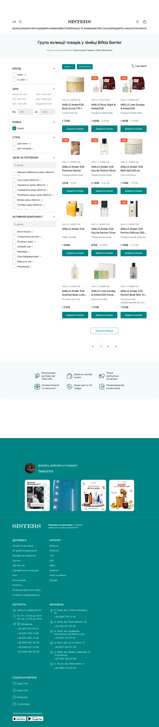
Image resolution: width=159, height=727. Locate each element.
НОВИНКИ (55, 28)
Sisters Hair (22, 683)
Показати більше (104, 330)
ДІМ (41, 28)
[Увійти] (137, 22)
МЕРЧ (46, 28)
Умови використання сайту (26, 590)
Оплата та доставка (22, 545)
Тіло (52, 555)
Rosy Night (105, 100)
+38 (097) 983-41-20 (28, 638)
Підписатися (45, 470)
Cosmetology (23, 704)
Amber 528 (75, 100)
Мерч (52, 565)
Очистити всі (85, 66)
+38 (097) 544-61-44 (65, 647)
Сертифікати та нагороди (25, 570)
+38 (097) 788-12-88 (28, 633)
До (36, 111)
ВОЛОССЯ (17, 28)
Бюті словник (19, 580)
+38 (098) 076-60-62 (65, 668)
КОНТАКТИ (141, 28)
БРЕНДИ (115, 28)
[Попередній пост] (30, 495)
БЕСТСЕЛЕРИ (67, 28)
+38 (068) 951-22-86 (28, 647)
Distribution (22, 697)
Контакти (17, 585)
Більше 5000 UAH (44, 104)
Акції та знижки (58, 575)
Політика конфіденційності (26, 595)
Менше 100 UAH (19, 94)
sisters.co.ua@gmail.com (29, 610)
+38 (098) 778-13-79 (65, 616)
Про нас (16, 560)
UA (14, 21)
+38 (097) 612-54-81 (28, 628)
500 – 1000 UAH (19, 104)
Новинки (54, 570)
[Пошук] (20, 22)
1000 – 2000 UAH (43, 94)
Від (14, 111)
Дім (52, 560)
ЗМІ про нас (18, 565)
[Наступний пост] (128, 495)
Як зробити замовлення (24, 550)
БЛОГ (132, 28)
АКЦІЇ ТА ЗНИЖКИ (83, 28)
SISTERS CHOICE (102, 28)
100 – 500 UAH (18, 99)
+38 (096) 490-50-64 (28, 651)
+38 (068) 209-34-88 (65, 658)
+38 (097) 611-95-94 (65, 626)
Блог (14, 575)
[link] (145, 22)
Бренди (53, 580)
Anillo (65, 100)
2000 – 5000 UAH (43, 99)
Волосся (54, 545)
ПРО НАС (124, 28)
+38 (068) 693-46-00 (28, 642)
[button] (68, 66)
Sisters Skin (22, 690)
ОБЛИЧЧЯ (28, 28)
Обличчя (54, 550)
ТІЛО (36, 28)
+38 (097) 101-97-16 (64, 637)
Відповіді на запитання (24, 555)
